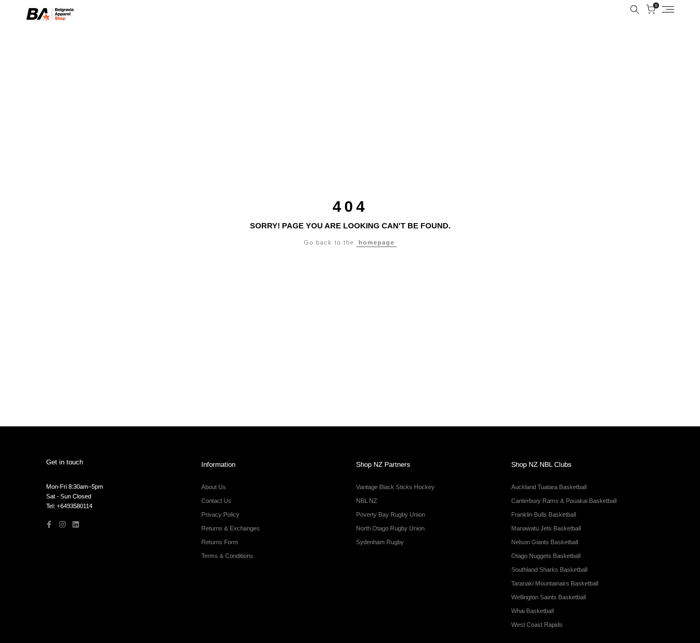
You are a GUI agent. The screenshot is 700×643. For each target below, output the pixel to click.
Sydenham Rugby (380, 542)
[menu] (668, 9)
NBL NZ (366, 500)
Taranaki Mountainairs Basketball (554, 583)
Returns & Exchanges (230, 528)
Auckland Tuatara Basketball (549, 486)
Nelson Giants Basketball (544, 542)
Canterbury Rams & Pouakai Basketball (564, 500)
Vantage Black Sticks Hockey (395, 486)
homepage (377, 242)
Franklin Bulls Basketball (543, 514)
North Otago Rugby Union (390, 528)
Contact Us (216, 500)
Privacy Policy (220, 514)
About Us (213, 486)
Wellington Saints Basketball (548, 597)
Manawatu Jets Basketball (546, 528)
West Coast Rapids (537, 624)
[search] (634, 9)
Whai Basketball (532, 610)
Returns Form (219, 542)
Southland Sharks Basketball (549, 569)
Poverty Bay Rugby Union (390, 514)
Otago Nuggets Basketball (545, 555)
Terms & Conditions (227, 555)
